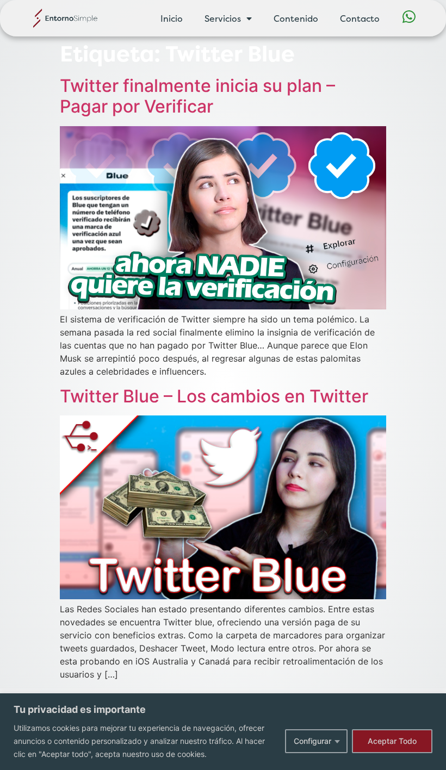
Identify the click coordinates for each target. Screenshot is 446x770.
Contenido (296, 18)
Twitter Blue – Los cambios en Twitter (214, 396)
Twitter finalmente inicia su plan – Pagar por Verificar (197, 96)
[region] (223, 731)
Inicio (171, 18)
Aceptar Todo (392, 741)
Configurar (312, 741)
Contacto (360, 18)
